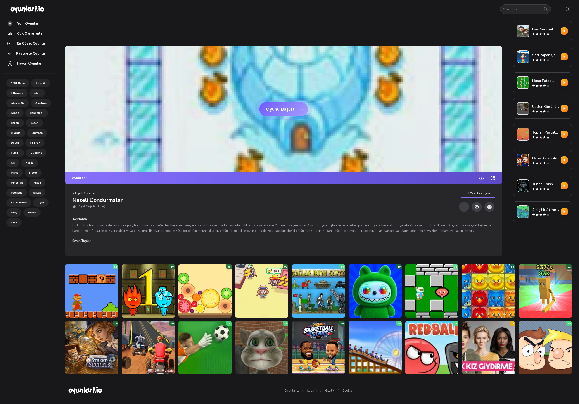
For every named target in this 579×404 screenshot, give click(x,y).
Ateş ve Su (17, 103)
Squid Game (19, 202)
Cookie (347, 390)
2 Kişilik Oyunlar (83, 193)
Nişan (37, 182)
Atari (37, 93)
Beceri (34, 123)
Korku (29, 163)
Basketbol (36, 113)
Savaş (37, 192)
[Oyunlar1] (26, 9)
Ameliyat (41, 103)
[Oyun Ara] (545, 9)
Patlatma (16, 192)
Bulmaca (37, 133)
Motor (33, 173)
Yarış (14, 212)
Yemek (32, 212)
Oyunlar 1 (292, 390)
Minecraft (17, 182)
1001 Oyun (18, 83)
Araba (15, 113)
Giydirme (36, 153)
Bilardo (16, 133)
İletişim (312, 390)
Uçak (41, 202)
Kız (13, 163)
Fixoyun (35, 143)
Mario (14, 173)
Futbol (15, 153)
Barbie (15, 123)
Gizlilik (329, 390)
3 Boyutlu (17, 93)
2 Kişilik (40, 83)
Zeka (14, 222)
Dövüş (15, 143)
